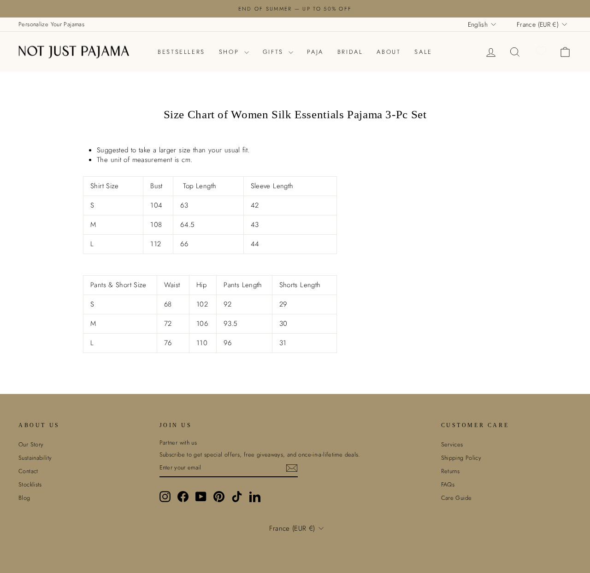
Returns (450, 471)
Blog (24, 497)
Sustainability (35, 457)
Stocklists (30, 484)
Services (452, 444)
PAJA (315, 51)
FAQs (448, 484)
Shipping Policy (461, 457)
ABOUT (389, 51)
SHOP (230, 51)
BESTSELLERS (181, 51)
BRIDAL (350, 51)
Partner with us (178, 443)
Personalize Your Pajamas (51, 24)
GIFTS (275, 51)
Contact (28, 471)
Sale (423, 51)
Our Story (30, 444)
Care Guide (456, 497)
